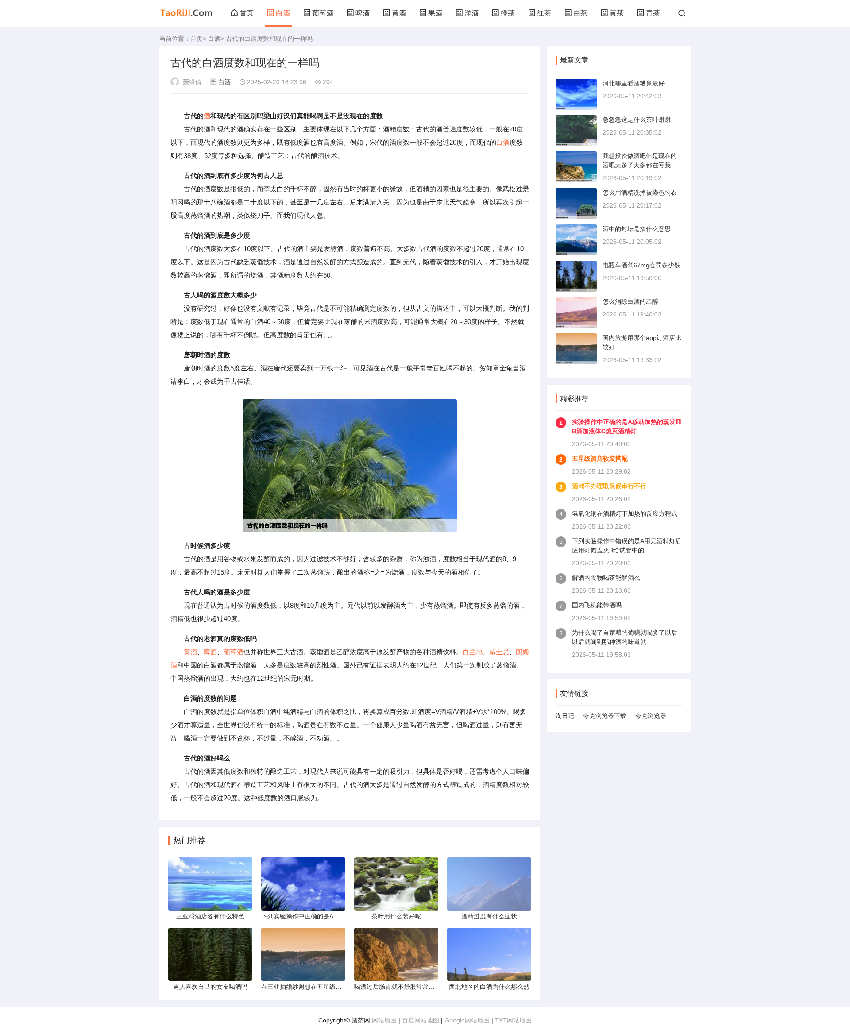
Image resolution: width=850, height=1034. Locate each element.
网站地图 (384, 1020)
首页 (247, 13)
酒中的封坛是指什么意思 (637, 228)
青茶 (653, 13)
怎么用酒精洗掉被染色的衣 (640, 192)
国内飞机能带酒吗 (597, 605)
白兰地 (473, 652)
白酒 (283, 13)
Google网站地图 (467, 1020)
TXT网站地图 (513, 1020)
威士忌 (499, 652)
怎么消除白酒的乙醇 (630, 301)
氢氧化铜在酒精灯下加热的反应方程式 (624, 513)
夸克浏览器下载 (604, 715)
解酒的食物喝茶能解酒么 (606, 577)
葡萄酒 (322, 13)
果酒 (435, 13)
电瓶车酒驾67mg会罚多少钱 (641, 265)
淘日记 (565, 715)
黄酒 (399, 13)
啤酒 (362, 13)
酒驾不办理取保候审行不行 (609, 486)
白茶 (580, 13)
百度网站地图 (420, 1020)
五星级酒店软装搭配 (600, 458)
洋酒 (471, 13)
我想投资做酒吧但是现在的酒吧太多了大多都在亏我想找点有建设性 (640, 165)
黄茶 (617, 13)
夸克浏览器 (650, 715)
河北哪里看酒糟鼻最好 (634, 83)
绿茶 (508, 13)
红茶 (544, 13)
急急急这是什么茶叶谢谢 (637, 119)
